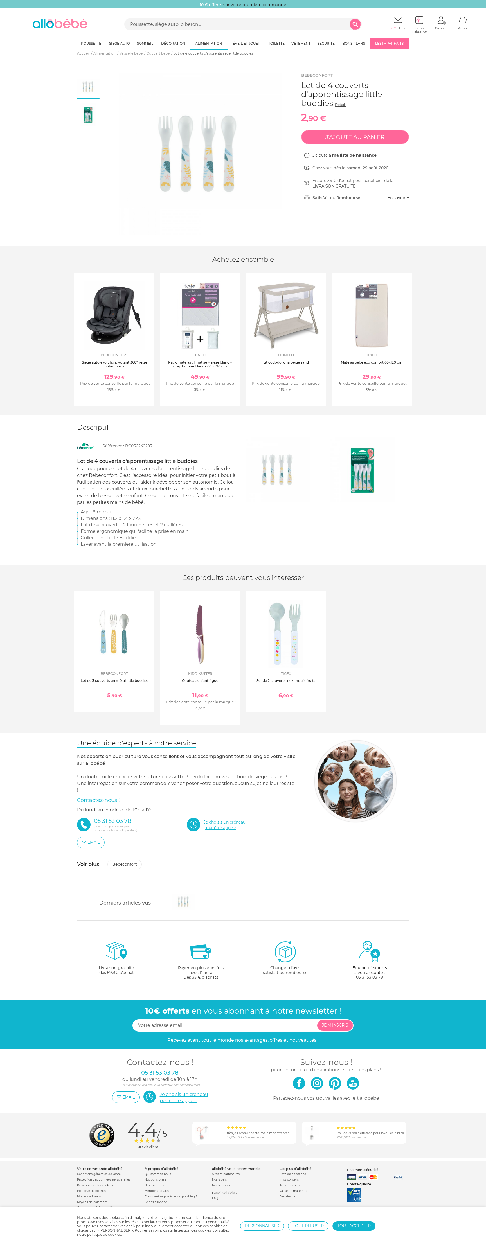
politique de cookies (104, 1234)
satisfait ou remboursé (285, 970)
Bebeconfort (317, 75)
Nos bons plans (155, 1179)
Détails (340, 105)
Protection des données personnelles (103, 1179)
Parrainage (287, 1196)
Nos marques (154, 1185)
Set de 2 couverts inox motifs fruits (285, 680)
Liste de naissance (293, 1174)
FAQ (215, 1198)
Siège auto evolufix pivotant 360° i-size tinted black (114, 364)
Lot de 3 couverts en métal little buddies (114, 680)
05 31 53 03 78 (369, 977)
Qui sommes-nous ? (159, 1174)
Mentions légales (157, 1191)
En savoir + (398, 197)
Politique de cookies (91, 1191)
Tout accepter (354, 1225)
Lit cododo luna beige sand (286, 362)
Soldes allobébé (156, 1202)
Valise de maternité (293, 1191)
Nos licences (221, 1185)
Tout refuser (308, 1225)
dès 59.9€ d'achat (116, 970)
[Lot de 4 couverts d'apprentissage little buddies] (183, 901)
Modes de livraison (90, 1196)
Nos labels (219, 1179)
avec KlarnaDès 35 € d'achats (201, 972)
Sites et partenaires (226, 1174)
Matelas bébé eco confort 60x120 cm (371, 362)
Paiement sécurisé (362, 1170)
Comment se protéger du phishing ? (171, 1196)
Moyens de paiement (92, 1202)
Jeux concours (290, 1185)
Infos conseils (289, 1179)
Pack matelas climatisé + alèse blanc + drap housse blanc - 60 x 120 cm (200, 364)
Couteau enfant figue (200, 680)
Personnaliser (262, 1225)
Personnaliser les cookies (95, 1185)
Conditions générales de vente (99, 1174)
